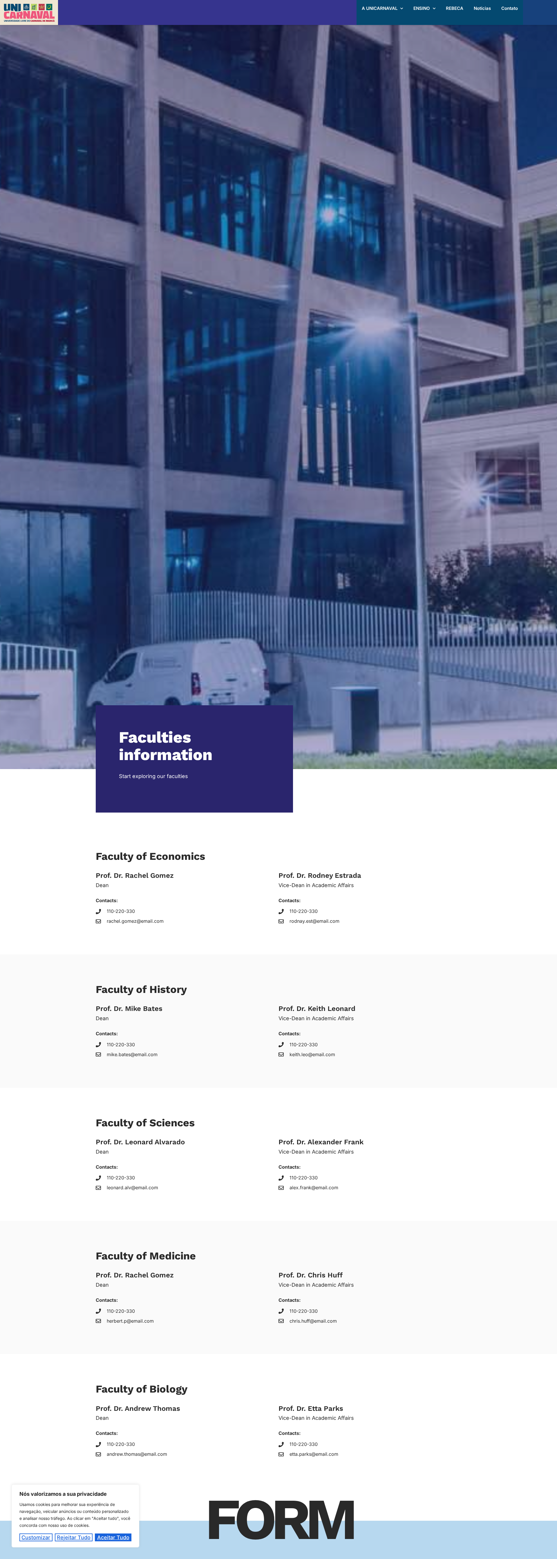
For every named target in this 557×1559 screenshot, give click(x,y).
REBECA (454, 8)
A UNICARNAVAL (379, 8)
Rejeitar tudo (74, 1537)
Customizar (35, 1537)
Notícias (482, 8)
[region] (75, 1515)
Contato (509, 8)
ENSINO (421, 8)
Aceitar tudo (113, 1537)
